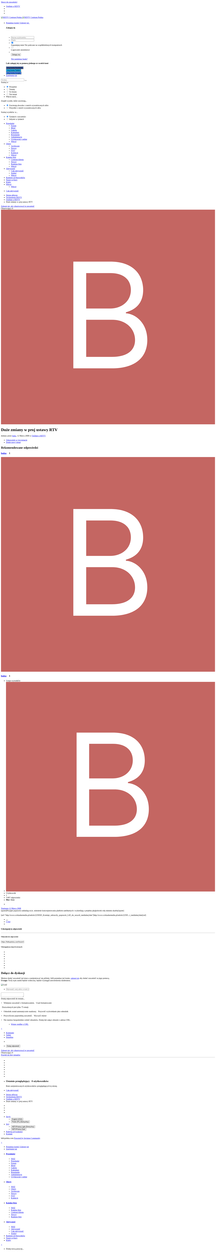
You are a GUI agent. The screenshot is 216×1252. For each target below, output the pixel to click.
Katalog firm (11, 157)
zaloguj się (75, 978)
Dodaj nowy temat (13, 442)
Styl (7, 1124)
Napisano (11, 908)
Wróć (13, 1159)
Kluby (8, 182)
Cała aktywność (17, 171)
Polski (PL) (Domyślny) (20, 1122)
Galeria (14, 130)
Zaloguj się (16, 55)
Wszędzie (13, 87)
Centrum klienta (17, 159)
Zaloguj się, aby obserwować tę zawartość (17, 206)
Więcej (13, 141)
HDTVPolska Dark (18, 1129)
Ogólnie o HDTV (39, 436)
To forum (12, 92)
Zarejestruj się (11, 75)
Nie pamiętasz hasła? (19, 59)
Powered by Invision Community (27, 1138)
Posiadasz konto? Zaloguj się (18, 23)
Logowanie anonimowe (20, 50)
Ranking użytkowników (15, 178)
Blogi (13, 128)
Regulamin (15, 135)
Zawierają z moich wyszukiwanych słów (29, 105)
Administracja (16, 137)
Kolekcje (14, 153)
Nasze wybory (12, 180)
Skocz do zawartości (9, 2)
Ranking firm (16, 164)
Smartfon (9, 1037)
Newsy (14, 148)
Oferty (8, 144)
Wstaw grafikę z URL (19, 1024)
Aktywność (10, 169)
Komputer (10, 1033)
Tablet (8, 1035)
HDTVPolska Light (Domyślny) (23, 1127)
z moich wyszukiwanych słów (25, 108)
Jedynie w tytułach (16, 119)
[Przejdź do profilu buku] (108, 424)
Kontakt (9, 1134)
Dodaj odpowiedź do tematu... (13, 999)
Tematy (12, 89)
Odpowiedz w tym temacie (16, 440)
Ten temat (13, 94)
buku (14, 436)
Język (8, 1117)
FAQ (13, 150)
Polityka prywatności (14, 1132)
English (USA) (17, 1119)
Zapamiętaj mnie (17, 45)
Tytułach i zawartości (17, 117)
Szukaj (13, 173)
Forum (13, 126)
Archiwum (15, 146)
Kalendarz (15, 132)
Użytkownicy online (19, 139)
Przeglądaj (10, 123)
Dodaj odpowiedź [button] (13, 1046)
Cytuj (8, 922)
